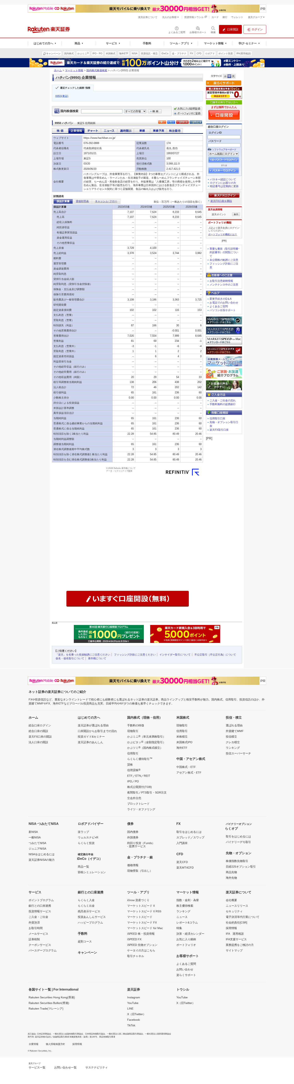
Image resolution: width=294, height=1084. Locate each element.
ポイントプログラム (41, 900)
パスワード (215, 141)
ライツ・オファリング (141, 809)
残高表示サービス (89, 911)
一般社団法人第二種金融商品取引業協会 (125, 1034)
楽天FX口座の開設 (40, 736)
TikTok (131, 1025)
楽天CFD (182, 862)
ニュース (182, 916)
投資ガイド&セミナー (91, 736)
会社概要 (231, 900)
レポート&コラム (187, 922)
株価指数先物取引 (237, 861)
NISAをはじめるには (42, 854)
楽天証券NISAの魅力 (42, 859)
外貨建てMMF (235, 731)
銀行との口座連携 (40, 905)
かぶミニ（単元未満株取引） (146, 736)
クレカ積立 (233, 742)
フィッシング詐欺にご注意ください (135, 654)
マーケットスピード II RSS (144, 911)
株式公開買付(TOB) (139, 786)
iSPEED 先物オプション (142, 944)
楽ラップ (83, 831)
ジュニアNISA (37, 848)
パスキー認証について (223, 179)
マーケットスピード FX (142, 922)
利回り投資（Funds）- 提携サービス (141, 844)
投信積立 (231, 736)
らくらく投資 (86, 843)
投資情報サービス (40, 911)
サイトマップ (234, 950)
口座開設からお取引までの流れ (97, 731)
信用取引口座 (217, 418)
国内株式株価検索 (96, 70)
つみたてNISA (37, 843)
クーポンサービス (40, 944)
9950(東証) (61, 96)
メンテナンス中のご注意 (224, 284)
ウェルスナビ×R (88, 837)
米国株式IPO (184, 742)
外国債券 (132, 837)
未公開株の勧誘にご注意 (224, 259)
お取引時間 (36, 928)
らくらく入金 (86, 900)
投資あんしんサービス (92, 916)
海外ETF (181, 747)
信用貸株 (133, 770)
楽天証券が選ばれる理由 (93, 725)
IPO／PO (133, 781)
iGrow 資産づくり (138, 900)
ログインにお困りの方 (223, 182)
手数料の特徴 (135, 725)
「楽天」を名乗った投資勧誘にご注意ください (83, 654)
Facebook (133, 1019)
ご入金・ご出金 (38, 916)
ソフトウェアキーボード (224, 149)
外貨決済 (34, 922)
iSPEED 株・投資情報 (141, 933)
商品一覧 (83, 866)
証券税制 (34, 939)
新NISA (33, 831)
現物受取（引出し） (139, 870)
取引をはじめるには (189, 831)
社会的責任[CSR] (236, 922)
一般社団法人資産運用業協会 (158, 1034)
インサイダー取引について (175, 654)
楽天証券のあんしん (90, 742)
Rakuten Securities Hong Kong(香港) (52, 997)
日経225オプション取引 (241, 866)
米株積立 (182, 736)
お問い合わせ (184, 969)
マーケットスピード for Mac (145, 928)
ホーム (58, 70)
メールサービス (38, 933)
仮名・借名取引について (70, 658)
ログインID (215, 132)
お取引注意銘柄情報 (221, 280)
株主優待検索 (184, 905)
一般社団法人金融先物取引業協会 (68, 1034)
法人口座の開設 (38, 742)
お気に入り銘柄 (186, 939)
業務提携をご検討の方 (240, 944)
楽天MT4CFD (185, 867)
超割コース (85, 941)
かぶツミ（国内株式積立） (145, 747)
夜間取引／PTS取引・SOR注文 (147, 792)
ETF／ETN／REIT (138, 775)
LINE (130, 1008)
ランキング (233, 747)
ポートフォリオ (186, 944)
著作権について (97, 658)
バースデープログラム (43, 950)
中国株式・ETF (186, 767)
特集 (179, 928)
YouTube (132, 1003)
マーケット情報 (74, 70)
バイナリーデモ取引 (238, 842)
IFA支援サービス (236, 939)
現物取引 (132, 731)
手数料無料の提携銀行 (223, 404)
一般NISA (35, 837)
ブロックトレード (138, 803)
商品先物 (231, 872)
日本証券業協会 (44, 1034)
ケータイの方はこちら (141, 950)
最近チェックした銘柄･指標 (75, 87)
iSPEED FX (134, 939)
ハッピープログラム (90, 922)
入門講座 (182, 843)
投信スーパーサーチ (238, 753)
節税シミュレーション (92, 872)
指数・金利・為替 (187, 900)
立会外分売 (134, 798)
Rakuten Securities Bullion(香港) (49, 1003)
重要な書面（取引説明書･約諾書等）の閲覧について (225, 252)
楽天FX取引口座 (219, 429)
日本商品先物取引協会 (95, 1034)
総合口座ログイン (40, 725)
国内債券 (132, 831)
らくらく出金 (86, 905)
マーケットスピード (139, 916)
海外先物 (231, 877)
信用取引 (132, 753)
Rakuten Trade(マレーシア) (46, 1008)
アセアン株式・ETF (188, 772)
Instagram (133, 997)
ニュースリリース (237, 905)
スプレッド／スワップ (190, 837)
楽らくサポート (186, 975)
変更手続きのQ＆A (221, 298)
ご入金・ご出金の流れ (223, 400)
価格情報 (132, 865)
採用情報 (231, 928)
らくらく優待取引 (139, 759)
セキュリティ (234, 911)
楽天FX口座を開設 (221, 200)
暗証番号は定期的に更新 (224, 186)
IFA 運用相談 (235, 933)
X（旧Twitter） (136, 1014)
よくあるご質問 (219, 306)
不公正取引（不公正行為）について (215, 654)
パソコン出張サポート (223, 310)
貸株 (130, 764)
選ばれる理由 (234, 725)
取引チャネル (135, 956)
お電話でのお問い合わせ (224, 302)
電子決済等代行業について (242, 916)
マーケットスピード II (141, 905)
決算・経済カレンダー (190, 933)
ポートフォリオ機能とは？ (222, 234)
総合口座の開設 (38, 731)
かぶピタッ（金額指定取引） (146, 742)
